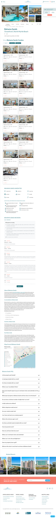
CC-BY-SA (29, 367)
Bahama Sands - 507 (23, 107)
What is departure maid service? (9, 407)
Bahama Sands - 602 (23, 124)
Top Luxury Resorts (19, 496)
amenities (17, 24)
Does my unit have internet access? (10, 430)
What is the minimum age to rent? (10, 419)
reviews (27, 24)
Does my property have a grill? (9, 442)
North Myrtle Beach (12, 26)
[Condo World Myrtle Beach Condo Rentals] (28, 1)
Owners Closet (44, 499)
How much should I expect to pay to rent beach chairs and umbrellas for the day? (20, 391)
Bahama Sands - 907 (8, 107)
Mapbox (34, 367)
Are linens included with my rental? (10, 383)
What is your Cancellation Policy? (10, 386)
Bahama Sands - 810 (8, 142)
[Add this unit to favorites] (16, 46)
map (32, 24)
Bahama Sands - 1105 (8, 55)
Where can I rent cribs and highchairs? (11, 438)
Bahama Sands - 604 (8, 72)
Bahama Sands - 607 (23, 72)
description (22, 24)
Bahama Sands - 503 (8, 176)
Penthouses (5, 499)
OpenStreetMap (23, 367)
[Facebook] (47, 488)
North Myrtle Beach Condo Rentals (8, 496)
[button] (19, 358)
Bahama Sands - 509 (23, 55)
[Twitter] (50, 488)
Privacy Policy (44, 502)
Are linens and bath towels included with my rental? (14, 423)
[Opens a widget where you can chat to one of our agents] (52, 516)
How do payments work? (8, 426)
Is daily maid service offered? (9, 403)
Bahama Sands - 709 (8, 89)
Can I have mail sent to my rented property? (12, 415)
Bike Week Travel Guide (19, 502)
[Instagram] (52, 488)
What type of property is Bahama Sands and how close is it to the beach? (19, 395)
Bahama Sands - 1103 (23, 89)
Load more (19, 286)
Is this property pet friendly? (9, 375)
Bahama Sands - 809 (8, 124)
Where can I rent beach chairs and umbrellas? (13, 434)
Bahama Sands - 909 (8, 159)
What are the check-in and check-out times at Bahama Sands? (16, 446)
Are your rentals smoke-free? (9, 411)
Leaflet (17, 367)
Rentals (17, 26)
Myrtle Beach (31, 499)
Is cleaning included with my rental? (10, 379)
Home (7, 26)
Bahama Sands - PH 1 (23, 159)
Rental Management (45, 496)
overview (7, 24)
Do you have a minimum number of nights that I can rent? (15, 399)
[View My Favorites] (50, 1)
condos (12, 24)
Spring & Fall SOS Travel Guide (20, 499)
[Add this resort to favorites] (38, 24)
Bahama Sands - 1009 (23, 142)
